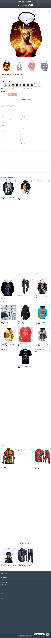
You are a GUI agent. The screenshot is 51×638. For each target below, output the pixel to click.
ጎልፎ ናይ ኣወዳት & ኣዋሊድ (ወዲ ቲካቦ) (7, 197)
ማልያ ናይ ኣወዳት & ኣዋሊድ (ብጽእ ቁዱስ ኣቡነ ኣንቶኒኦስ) (8, 566)
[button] (47, 634)
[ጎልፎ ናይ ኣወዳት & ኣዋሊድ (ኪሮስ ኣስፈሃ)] (25, 494)
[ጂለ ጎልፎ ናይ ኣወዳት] (42, 225)
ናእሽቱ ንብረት (3, 584)
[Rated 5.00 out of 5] (3, 300)
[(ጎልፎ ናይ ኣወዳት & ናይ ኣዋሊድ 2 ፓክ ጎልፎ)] (42, 395)
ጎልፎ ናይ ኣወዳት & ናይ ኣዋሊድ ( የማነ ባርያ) (8, 298)
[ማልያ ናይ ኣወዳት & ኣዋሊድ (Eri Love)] (25, 356)
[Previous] (3, 34)
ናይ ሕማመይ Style (25, 5)
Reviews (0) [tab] (15, 113)
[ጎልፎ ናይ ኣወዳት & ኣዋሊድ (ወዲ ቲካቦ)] (8, 187)
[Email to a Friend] (9, 106)
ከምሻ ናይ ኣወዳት (4, 466)
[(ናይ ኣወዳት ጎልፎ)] (25, 312)
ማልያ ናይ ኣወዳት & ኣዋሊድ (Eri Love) (24, 366)
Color (2, 85)
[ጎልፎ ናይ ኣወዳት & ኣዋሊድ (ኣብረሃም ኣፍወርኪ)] (25, 187)
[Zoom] (2, 57)
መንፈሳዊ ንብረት (4, 579)
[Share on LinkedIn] (13, 106)
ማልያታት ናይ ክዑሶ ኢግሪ (6, 589)
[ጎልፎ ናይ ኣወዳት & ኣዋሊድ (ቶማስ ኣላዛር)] (42, 334)
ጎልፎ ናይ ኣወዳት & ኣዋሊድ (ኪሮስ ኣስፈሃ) (24, 543)
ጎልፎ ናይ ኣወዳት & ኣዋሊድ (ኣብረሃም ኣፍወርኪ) (24, 198)
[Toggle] (49, 584)
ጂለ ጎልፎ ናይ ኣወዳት (38, 274)
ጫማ (2, 593)
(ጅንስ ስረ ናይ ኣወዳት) (4, 322)
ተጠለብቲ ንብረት (19, 102)
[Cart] (2, 5)
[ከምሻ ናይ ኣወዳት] (8, 456)
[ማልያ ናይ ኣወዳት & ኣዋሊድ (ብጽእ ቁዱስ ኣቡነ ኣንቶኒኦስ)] (8, 555)
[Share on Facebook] (4, 106)
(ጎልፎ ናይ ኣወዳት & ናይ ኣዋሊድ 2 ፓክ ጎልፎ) (42, 444)
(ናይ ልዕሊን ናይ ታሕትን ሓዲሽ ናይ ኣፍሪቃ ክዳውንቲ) (41, 466)
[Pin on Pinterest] (11, 106)
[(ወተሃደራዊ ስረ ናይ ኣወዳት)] (25, 286)
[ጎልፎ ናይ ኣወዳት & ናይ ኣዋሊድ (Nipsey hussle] (42, 286)
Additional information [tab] (7, 113)
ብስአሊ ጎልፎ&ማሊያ (10, 72)
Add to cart (12, 94)
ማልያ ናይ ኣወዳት (21, 344)
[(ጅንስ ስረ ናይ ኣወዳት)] (8, 312)
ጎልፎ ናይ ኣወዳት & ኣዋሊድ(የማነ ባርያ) (41, 322)
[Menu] (49, 5)
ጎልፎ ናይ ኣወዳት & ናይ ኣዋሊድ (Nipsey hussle (41, 297)
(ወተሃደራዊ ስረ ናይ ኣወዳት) (22, 296)
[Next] (47, 34)
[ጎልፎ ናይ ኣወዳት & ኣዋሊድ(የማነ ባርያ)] (42, 312)
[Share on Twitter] (7, 106)
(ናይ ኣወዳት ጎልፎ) (21, 322)
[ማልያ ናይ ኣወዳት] (25, 334)
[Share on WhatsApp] (2, 106)
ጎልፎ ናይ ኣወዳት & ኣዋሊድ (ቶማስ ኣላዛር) (41, 344)
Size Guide (3, 91)
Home (2, 72)
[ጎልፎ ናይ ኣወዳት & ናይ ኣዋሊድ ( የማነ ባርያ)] (8, 287)
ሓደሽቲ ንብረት (7, 102)
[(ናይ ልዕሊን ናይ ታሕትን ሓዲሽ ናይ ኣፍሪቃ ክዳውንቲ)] (42, 456)
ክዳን (5, 72)
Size (2, 88)
